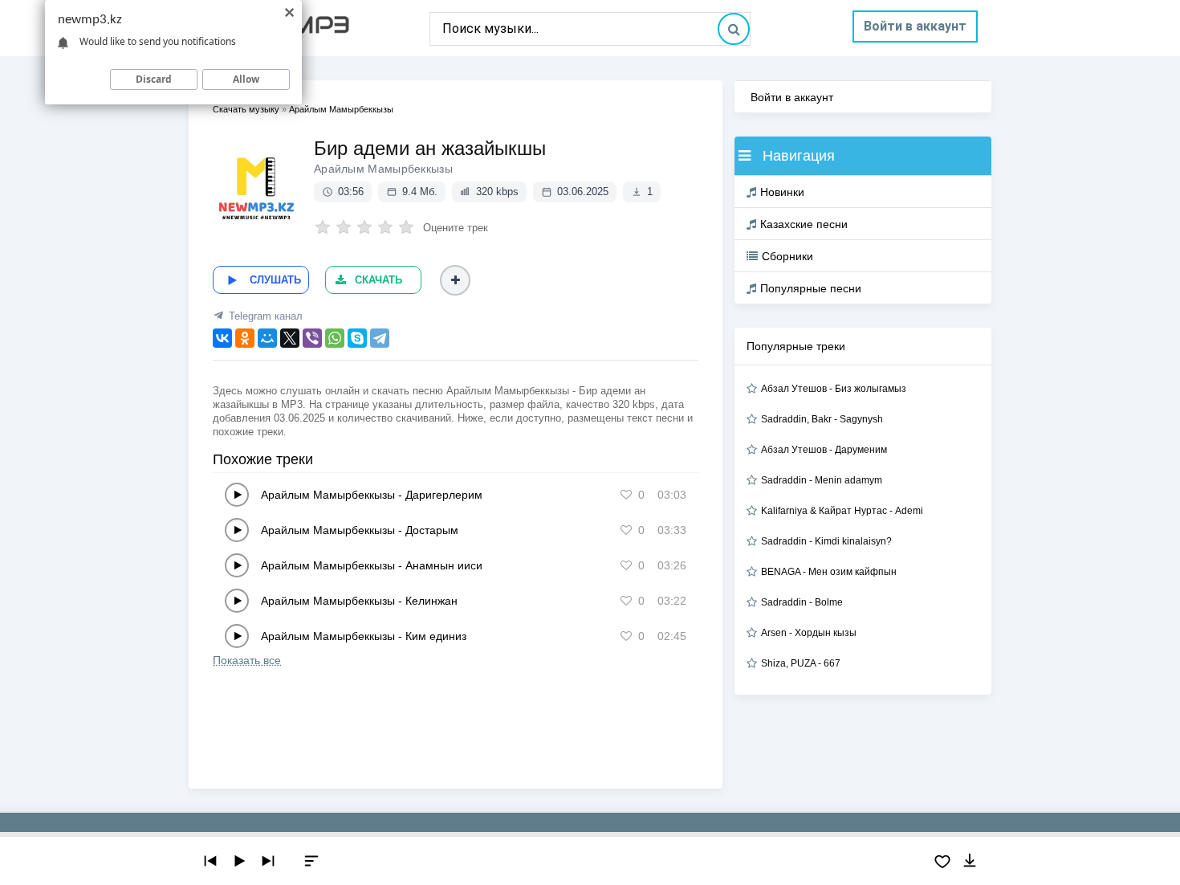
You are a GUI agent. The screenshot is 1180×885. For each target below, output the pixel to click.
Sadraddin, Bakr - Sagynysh (822, 419)
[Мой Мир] (267, 338)
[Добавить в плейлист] (455, 280)
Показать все (247, 660)
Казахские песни (804, 224)
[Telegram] (379, 338)
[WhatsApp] (334, 338)
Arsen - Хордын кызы (809, 632)
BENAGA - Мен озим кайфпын (829, 571)
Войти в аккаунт (915, 26)
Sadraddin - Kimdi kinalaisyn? (826, 541)
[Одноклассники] (244, 338)
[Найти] (734, 29)
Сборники (787, 256)
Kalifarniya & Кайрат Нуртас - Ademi (842, 510)
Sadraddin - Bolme (802, 602)
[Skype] (357, 338)
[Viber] (312, 338)
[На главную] (309, 28)
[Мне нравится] (626, 495)
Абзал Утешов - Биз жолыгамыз (833, 388)
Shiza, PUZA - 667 (800, 663)
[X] (289, 338)
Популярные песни (810, 288)
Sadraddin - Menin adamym (821, 480)
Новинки (782, 192)
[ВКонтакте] (222, 338)
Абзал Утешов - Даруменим (824, 449)
